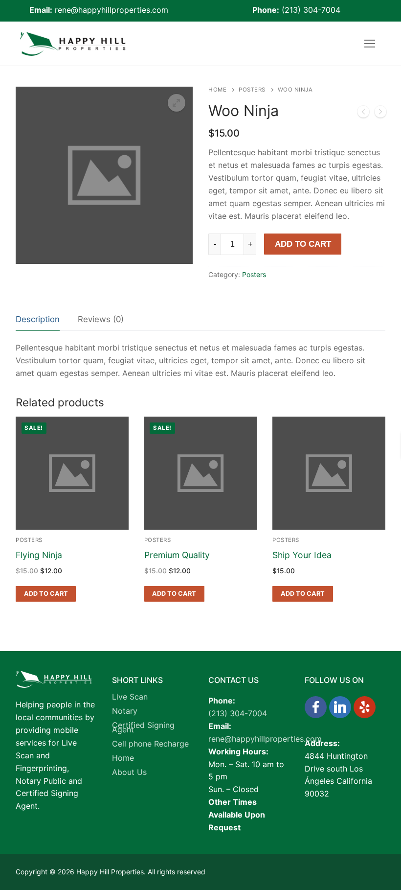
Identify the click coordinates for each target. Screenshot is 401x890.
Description (38, 319)
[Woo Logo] (380, 113)
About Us (129, 773)
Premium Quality (177, 555)
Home (217, 89)
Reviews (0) (101, 319)
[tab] (38, 320)
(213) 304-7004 (311, 10)
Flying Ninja (39, 555)
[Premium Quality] (363, 113)
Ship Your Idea (302, 555)
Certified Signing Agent (143, 729)
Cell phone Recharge (150, 745)
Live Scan (130, 698)
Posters (252, 89)
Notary (124, 712)
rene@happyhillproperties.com (111, 10)
